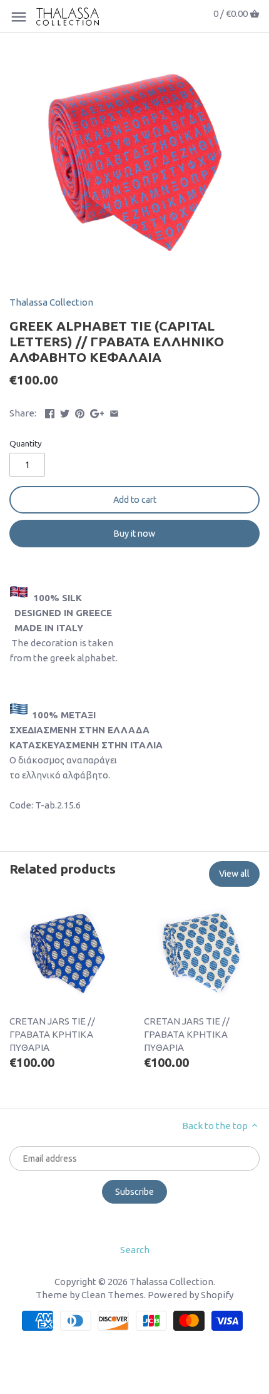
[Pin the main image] (79, 411)
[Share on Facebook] (49, 411)
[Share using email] (114, 411)
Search (135, 1249)
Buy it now (134, 534)
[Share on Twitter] (64, 411)
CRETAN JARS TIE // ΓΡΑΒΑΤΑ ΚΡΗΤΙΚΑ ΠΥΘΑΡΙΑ (52, 1034)
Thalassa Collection (51, 302)
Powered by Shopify (190, 1294)
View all (234, 874)
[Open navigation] (18, 17)
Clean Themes (112, 1294)
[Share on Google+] (97, 411)
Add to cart (134, 500)
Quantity (25, 443)
